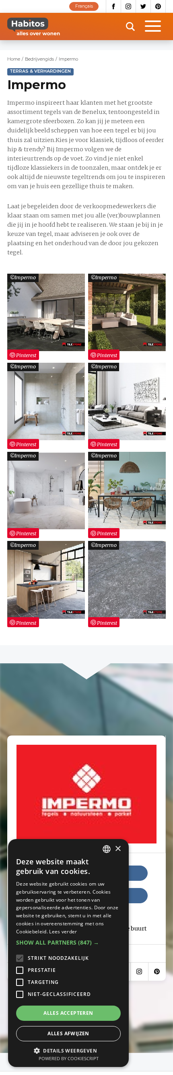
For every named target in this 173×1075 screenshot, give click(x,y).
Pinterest (158, 6)
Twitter (143, 6)
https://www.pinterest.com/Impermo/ (157, 972)
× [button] (118, 849)
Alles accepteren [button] (68, 1013)
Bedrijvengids (39, 59)
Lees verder (63, 931)
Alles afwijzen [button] (68, 1033)
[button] (68, 942)
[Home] (33, 26)
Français (84, 6)
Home (13, 59)
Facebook (113, 6)
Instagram (128, 6)
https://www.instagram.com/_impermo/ (139, 972)
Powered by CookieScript (69, 1058)
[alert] (68, 953)
